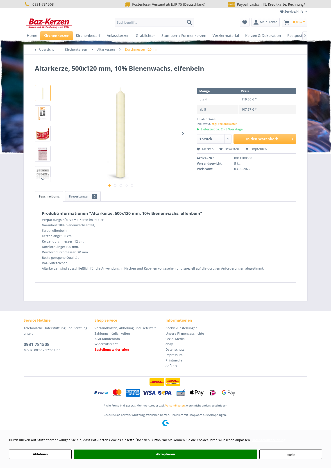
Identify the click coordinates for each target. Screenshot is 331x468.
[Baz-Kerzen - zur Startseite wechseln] (49, 23)
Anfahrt (171, 365)
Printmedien (175, 360)
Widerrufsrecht (106, 344)
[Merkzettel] (244, 22)
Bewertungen (82, 196)
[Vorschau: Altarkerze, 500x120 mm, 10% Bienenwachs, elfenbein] (43, 113)
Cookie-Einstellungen (181, 328)
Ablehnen (40, 454)
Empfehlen (258, 149)
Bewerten (232, 149)
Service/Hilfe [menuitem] (293, 11)
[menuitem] (154, 22)
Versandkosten (175, 405)
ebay (169, 344)
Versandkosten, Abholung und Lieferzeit (125, 328)
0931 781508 (37, 344)
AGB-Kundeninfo (107, 339)
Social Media (175, 339)
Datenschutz (175, 349)
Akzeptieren (165, 454)
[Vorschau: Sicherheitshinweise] (43, 174)
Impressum (174, 355)
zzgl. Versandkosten (225, 124)
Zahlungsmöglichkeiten (112, 333)
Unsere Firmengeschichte (185, 333)
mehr (291, 454)
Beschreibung (49, 196)
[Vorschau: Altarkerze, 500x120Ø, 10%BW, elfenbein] (43, 93)
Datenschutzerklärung (269, 440)
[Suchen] (189, 22)
